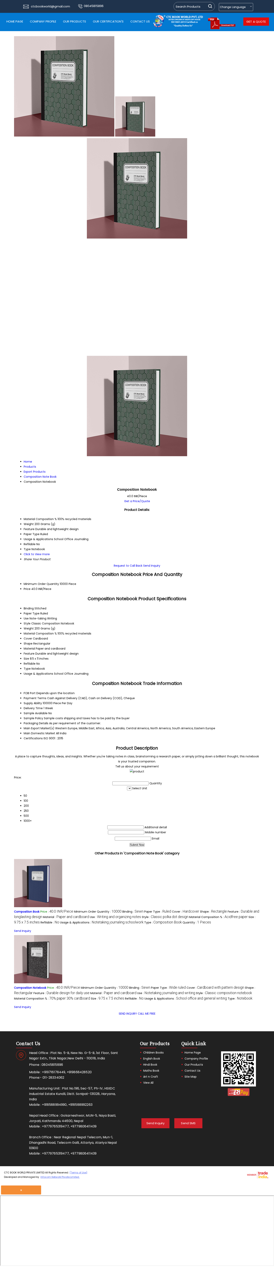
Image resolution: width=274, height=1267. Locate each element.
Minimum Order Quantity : (98, 912)
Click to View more (37, 554)
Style (27, 623)
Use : (115, 917)
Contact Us (140, 21)
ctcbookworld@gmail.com (50, 6)
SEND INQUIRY (128, 1014)
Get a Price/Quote (137, 501)
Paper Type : (157, 912)
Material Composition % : (218, 917)
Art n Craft (150, 1077)
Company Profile (43, 21)
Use (26, 618)
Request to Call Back (128, 566)
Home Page (14, 21)
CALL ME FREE (146, 1014)
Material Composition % (40, 633)
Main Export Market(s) (39, 728)
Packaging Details (36, 723)
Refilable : (50, 922)
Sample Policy (33, 718)
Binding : (132, 912)
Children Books (153, 1053)
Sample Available (36, 713)
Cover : (185, 912)
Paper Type (32, 613)
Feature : (61, 993)
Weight (29, 628)
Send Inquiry (151, 566)
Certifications (33, 738)
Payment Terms (35, 698)
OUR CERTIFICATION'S (108, 21)
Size (26, 659)
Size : (107, 999)
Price (27, 589)
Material (29, 649)
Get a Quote (256, 21)
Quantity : (197, 922)
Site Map (191, 1077)
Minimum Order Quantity (41, 584)
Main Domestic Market (39, 733)
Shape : (213, 912)
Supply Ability (33, 703)
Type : (163, 922)
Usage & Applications (38, 674)
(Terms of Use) (78, 1172)
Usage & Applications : (101, 922)
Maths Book (151, 1071)
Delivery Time (33, 708)
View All (148, 1083)
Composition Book (27, 912)
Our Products (74, 21)
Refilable (30, 664)
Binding (29, 608)
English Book (151, 1059)
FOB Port (30, 693)
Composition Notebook (30, 988)
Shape (28, 644)
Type (27, 669)
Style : (165, 917)
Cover (28, 639)
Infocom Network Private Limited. (60, 1177)
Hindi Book (150, 1065)
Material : (66, 917)
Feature (29, 654)
